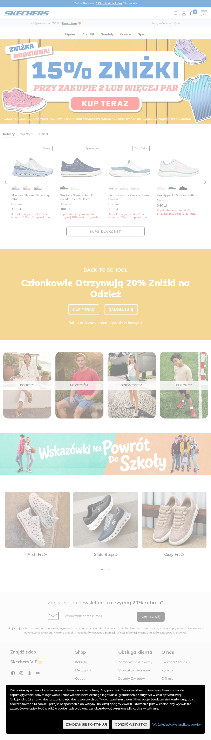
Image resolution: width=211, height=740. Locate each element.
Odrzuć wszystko (131, 724)
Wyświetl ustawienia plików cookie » (176, 724)
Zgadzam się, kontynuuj (86, 724)
